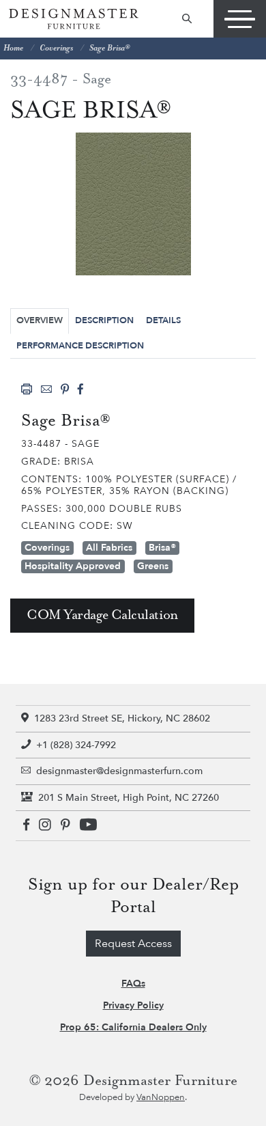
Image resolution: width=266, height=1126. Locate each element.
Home (13, 48)
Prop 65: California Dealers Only (133, 1027)
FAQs (133, 983)
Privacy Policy (133, 1005)
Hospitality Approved (73, 566)
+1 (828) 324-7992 (76, 745)
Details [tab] (163, 320)
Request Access (133, 943)
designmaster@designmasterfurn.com (119, 771)
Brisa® (162, 547)
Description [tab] (104, 320)
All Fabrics (109, 547)
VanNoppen (160, 1097)
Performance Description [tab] (80, 346)
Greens (152, 566)
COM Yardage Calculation (102, 615)
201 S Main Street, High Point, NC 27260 (128, 797)
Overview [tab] (39, 320)
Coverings (56, 48)
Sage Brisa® (109, 48)
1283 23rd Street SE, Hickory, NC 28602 (122, 718)
